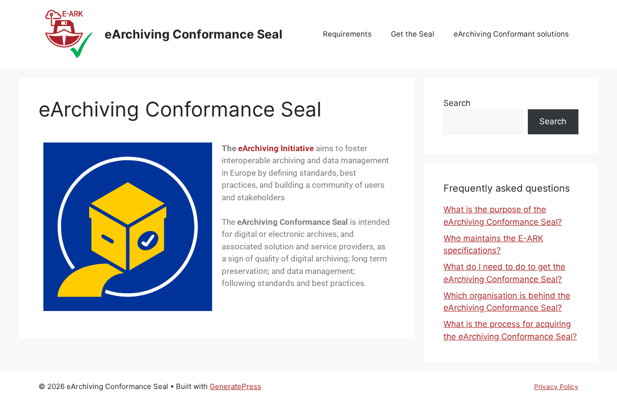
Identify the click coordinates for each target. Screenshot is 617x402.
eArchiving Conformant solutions (511, 34)
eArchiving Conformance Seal (193, 34)
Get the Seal (412, 34)
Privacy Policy (556, 386)
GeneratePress (235, 386)
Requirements (347, 34)
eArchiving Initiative (276, 148)
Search (456, 103)
